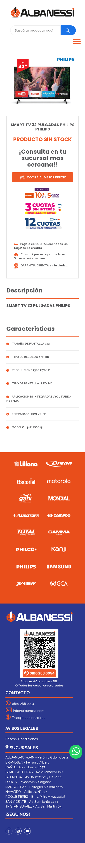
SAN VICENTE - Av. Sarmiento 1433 (31, 802)
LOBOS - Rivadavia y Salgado (28, 782)
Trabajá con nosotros (28, 718)
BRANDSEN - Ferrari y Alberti (27, 762)
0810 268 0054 (23, 704)
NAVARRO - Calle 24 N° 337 (26, 792)
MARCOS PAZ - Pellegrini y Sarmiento (34, 787)
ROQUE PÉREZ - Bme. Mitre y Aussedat (35, 797)
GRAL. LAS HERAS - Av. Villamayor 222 (34, 772)
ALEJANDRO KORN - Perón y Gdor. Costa (36, 757)
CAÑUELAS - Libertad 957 (25, 767)
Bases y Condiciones (21, 739)
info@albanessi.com (28, 711)
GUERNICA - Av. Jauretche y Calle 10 (33, 777)
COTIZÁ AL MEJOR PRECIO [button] (46, 177)
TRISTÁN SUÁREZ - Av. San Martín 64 (33, 806)
